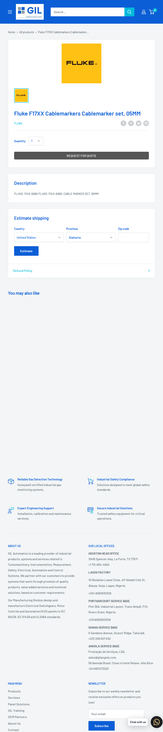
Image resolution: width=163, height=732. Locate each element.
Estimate (26, 251)
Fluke (18, 123)
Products (14, 691)
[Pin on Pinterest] (131, 123)
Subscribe (101, 726)
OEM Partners (17, 717)
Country (19, 228)
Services (14, 697)
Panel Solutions (19, 704)
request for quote (81, 155)
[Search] (129, 12)
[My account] (144, 12)
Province (72, 228)
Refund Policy (22, 270)
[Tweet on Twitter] (138, 123)
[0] (151, 12)
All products (26, 32)
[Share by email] (146, 123)
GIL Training (16, 710)
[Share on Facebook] (123, 123)
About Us (14, 723)
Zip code (123, 228)
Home (11, 32)
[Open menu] (10, 12)
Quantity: (20, 141)
